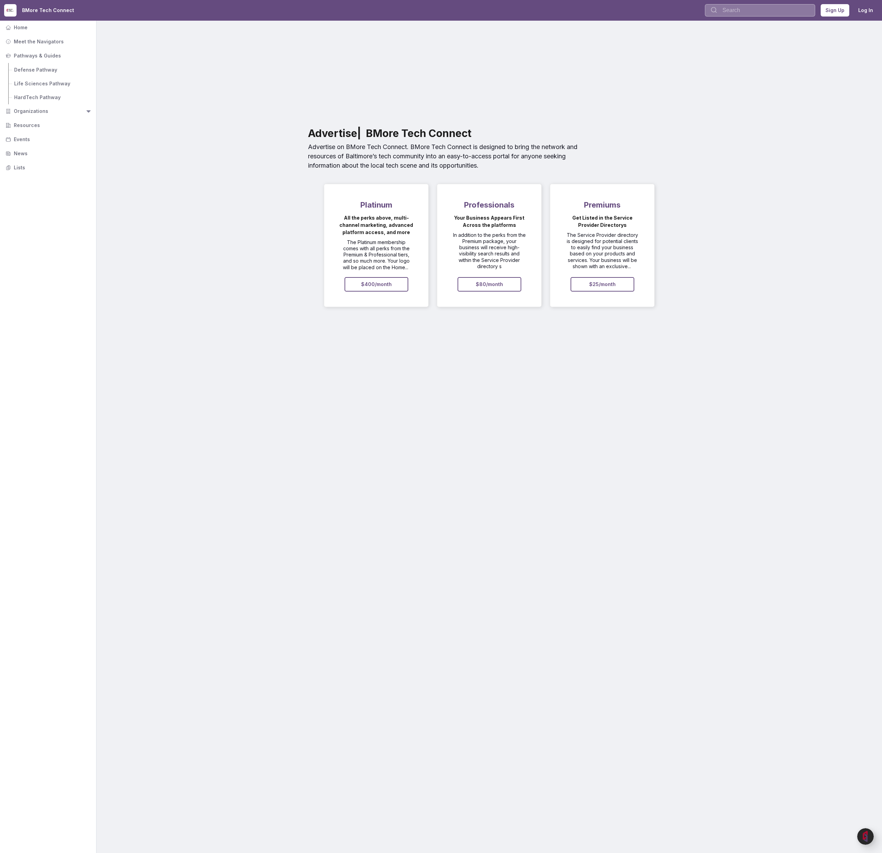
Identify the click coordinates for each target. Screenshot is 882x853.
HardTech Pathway (37, 97)
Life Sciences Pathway (42, 83)
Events (17, 139)
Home (16, 27)
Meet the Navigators (34, 41)
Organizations (26, 111)
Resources (22, 125)
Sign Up (834, 10)
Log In (865, 10)
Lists (14, 167)
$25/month (602, 284)
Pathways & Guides (32, 56)
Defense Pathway (35, 70)
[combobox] (760, 10)
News (16, 153)
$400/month (376, 284)
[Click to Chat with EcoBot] (865, 836)
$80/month (489, 284)
